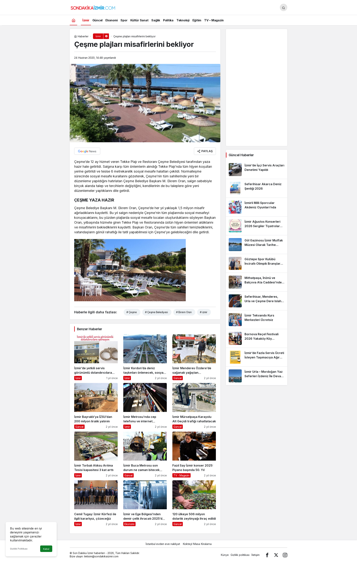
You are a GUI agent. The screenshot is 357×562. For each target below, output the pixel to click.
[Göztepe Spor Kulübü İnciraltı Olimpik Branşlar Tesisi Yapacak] (256, 263)
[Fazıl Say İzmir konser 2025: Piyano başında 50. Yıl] (194, 454)
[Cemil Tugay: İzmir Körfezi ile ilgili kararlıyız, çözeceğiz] (96, 503)
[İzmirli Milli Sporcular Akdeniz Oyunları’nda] (256, 207)
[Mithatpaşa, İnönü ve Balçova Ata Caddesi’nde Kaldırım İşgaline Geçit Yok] (256, 282)
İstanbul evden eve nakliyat (163, 544)
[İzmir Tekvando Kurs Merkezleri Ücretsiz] (256, 319)
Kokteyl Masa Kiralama (197, 544)
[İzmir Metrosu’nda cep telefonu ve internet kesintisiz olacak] (145, 406)
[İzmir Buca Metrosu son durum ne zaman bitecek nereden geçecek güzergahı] (145, 454)
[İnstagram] (285, 555)
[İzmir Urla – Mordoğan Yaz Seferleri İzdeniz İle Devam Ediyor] (256, 376)
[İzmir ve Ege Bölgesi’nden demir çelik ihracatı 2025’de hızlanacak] (145, 503)
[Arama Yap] (283, 7)
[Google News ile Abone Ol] (87, 151)
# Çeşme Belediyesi (156, 312)
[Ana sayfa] (73, 20)
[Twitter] (276, 555)
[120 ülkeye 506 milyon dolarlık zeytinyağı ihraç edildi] (194, 503)
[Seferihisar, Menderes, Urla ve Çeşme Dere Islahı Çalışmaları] (256, 301)
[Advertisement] (256, 87)
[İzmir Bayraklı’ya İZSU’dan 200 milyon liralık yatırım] (96, 406)
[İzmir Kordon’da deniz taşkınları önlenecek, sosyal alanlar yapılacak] (145, 357)
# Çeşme (131, 312)
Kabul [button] (46, 549)
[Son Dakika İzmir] (93, 7)
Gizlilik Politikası (19, 548)
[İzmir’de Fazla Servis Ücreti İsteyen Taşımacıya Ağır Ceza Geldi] (256, 357)
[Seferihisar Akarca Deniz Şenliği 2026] (256, 188)
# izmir (203, 312)
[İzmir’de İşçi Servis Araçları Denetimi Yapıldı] (256, 169)
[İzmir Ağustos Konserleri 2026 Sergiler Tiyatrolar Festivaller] (256, 226)
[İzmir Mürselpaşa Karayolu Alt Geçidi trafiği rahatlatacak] (194, 406)
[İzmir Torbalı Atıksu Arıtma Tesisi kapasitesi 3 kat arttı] (96, 454)
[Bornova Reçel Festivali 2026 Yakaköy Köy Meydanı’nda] (256, 338)
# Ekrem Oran (184, 312)
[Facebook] (267, 555)
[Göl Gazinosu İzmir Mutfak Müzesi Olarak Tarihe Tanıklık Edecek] (256, 244)
